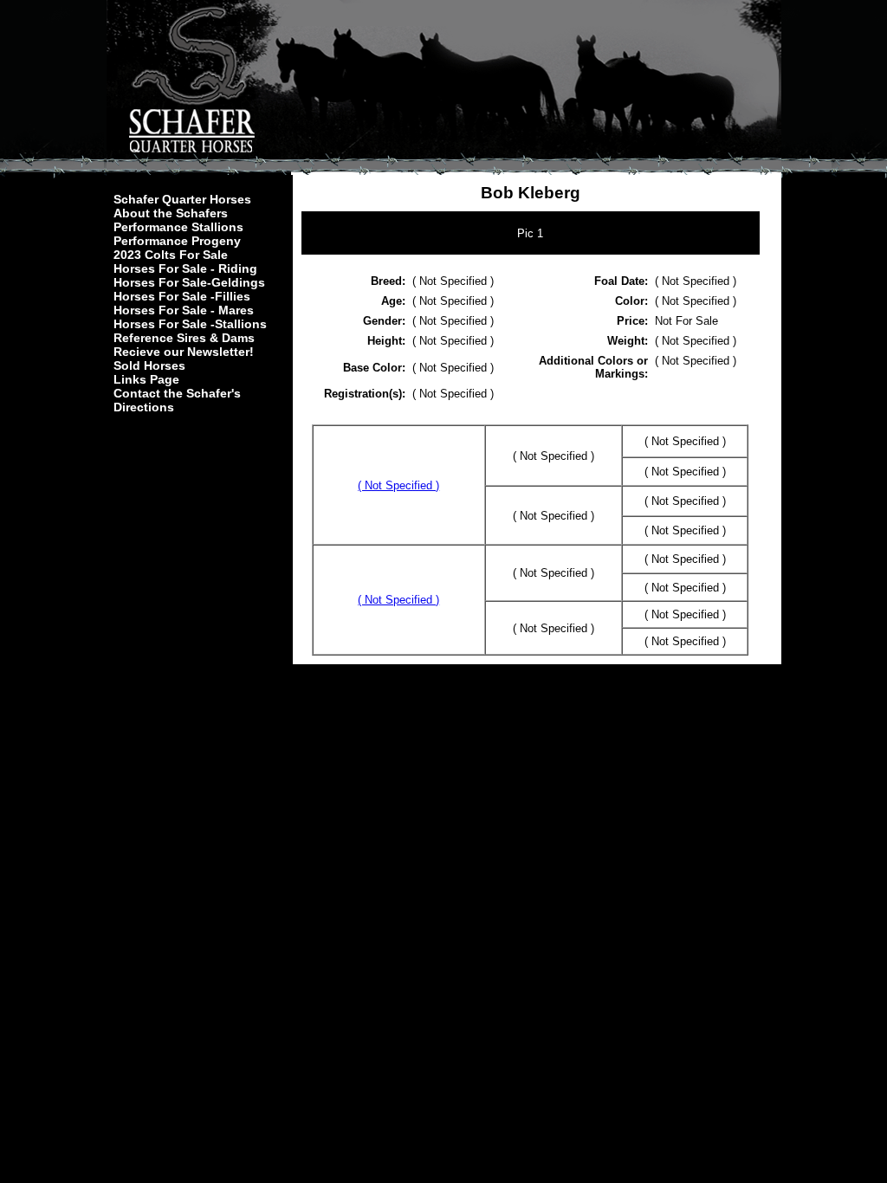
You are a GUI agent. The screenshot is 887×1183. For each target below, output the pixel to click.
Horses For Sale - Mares (183, 310)
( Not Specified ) (398, 485)
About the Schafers (170, 213)
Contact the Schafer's (177, 393)
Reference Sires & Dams (184, 338)
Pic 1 (530, 233)
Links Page (146, 379)
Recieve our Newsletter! (183, 352)
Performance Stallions (178, 227)
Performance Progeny (177, 241)
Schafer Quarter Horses (182, 199)
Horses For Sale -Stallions (190, 324)
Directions (143, 407)
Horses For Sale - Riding (185, 268)
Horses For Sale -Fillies (181, 296)
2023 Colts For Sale (170, 255)
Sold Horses (149, 365)
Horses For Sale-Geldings (189, 282)
